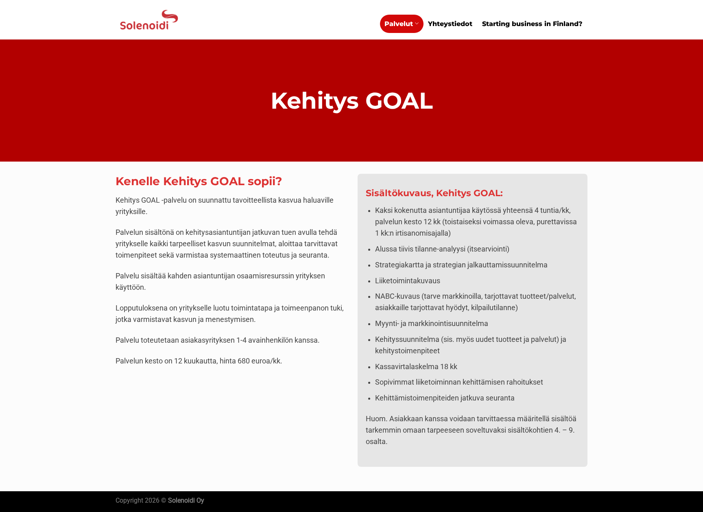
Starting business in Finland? (532, 24)
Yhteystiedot (450, 24)
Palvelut (398, 24)
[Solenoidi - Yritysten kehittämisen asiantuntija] (149, 20)
